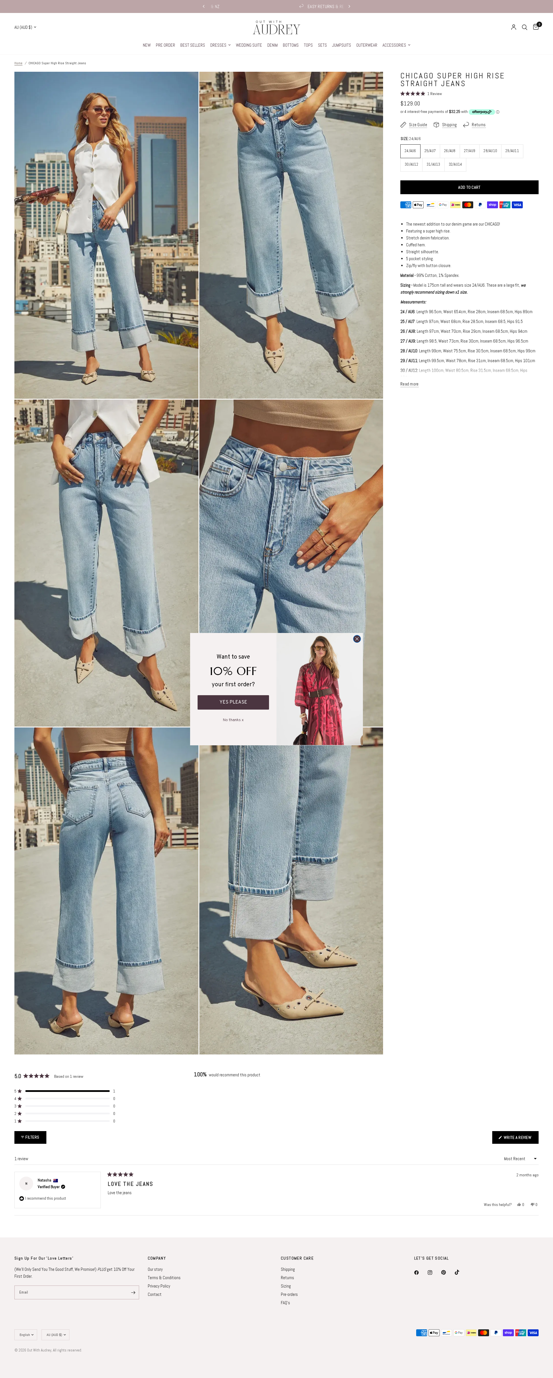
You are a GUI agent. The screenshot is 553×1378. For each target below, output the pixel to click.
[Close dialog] (357, 638)
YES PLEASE (233, 702)
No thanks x (233, 719)
